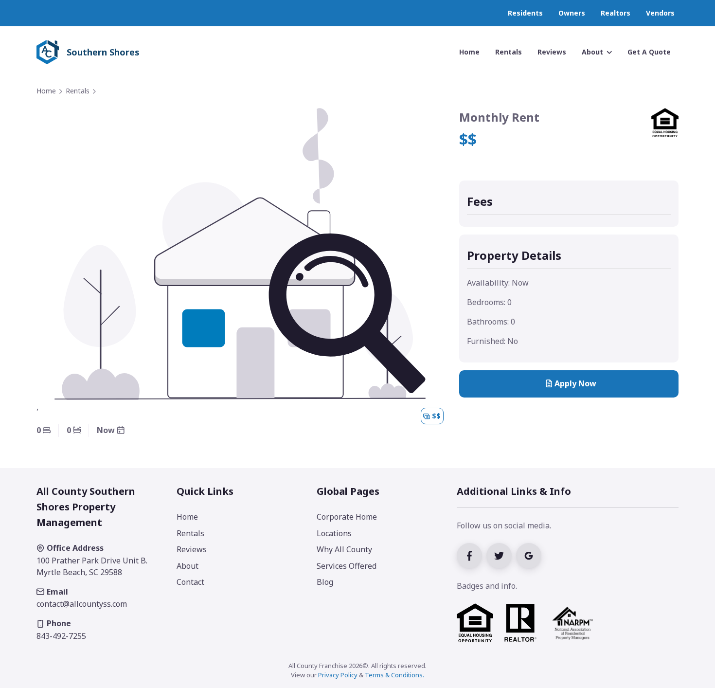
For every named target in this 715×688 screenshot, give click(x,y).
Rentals (77, 90)
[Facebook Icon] (471, 554)
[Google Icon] (530, 554)
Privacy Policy (338, 674)
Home (46, 90)
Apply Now (575, 383)
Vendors (660, 13)
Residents (525, 13)
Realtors (615, 13)
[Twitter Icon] (501, 554)
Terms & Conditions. (394, 674)
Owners (571, 13)
